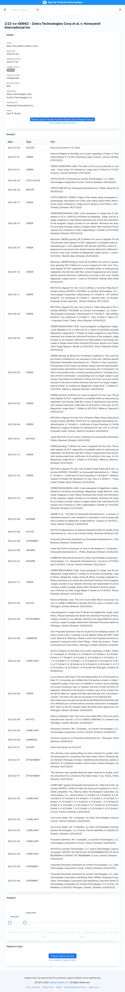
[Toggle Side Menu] (5, 10)
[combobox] (24, 10)
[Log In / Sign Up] (120, 10)
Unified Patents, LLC (59, 982)
